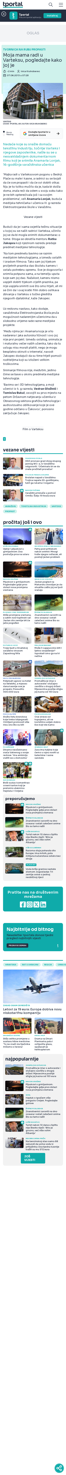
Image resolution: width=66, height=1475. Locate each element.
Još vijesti (29, 1158)
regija (48, 964)
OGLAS (33, 33)
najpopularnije (21, 1059)
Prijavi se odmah (17, 945)
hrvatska (10, 964)
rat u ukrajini (30, 964)
